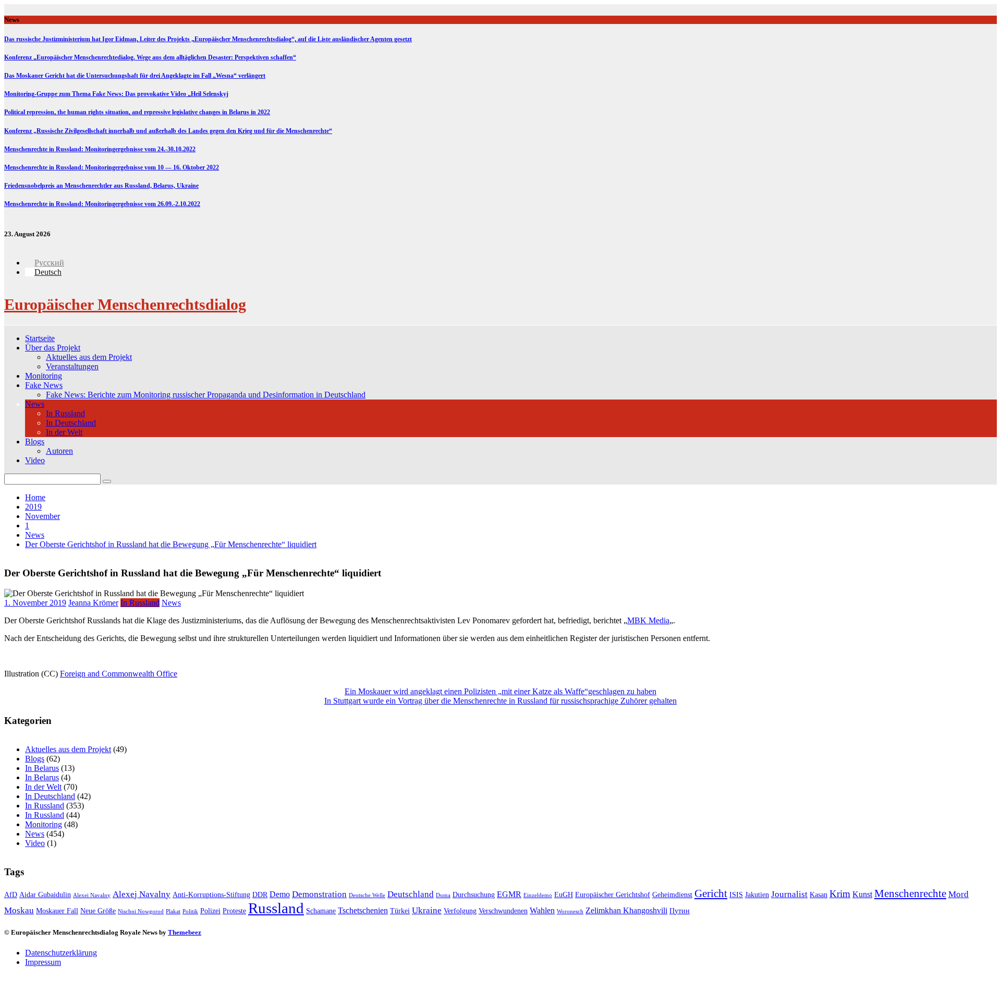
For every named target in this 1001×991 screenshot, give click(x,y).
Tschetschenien (363, 910)
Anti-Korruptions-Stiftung (211, 895)
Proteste (234, 911)
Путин (679, 911)
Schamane (321, 911)
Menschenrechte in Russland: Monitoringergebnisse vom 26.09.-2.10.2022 (102, 204)
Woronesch (570, 911)
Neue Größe (98, 911)
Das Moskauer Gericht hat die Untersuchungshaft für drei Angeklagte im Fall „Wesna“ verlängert (134, 75)
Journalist (789, 894)
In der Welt (64, 432)
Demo (280, 894)
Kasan (818, 895)
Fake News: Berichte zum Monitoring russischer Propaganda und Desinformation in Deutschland (205, 394)
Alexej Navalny (141, 894)
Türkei (400, 911)
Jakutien (757, 895)
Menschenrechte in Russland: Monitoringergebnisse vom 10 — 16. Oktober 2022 (111, 167)
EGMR (509, 894)
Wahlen (542, 910)
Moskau (19, 910)
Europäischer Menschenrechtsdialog (125, 304)
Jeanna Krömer (93, 602)
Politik (190, 911)
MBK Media (648, 620)
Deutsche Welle (367, 895)
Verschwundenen (503, 911)
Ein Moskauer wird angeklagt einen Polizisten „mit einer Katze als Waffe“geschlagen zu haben (500, 691)
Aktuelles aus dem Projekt (89, 357)
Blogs (34, 441)
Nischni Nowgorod (141, 911)
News (34, 404)
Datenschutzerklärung (61, 952)
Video (35, 460)
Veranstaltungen (72, 366)
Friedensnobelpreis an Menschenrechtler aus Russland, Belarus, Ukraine (101, 185)
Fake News (44, 385)
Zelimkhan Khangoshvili (626, 910)
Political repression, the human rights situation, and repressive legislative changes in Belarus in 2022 (137, 112)
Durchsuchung (474, 895)
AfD (10, 895)
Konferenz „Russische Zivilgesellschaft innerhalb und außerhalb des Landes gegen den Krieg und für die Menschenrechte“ (168, 131)
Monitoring (43, 375)
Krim (839, 893)
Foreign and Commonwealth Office (118, 673)
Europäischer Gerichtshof (612, 895)
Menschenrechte (910, 893)
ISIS (736, 895)
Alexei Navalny (92, 895)
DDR (259, 895)
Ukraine (427, 910)
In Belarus (42, 768)
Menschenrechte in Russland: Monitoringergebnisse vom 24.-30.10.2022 (100, 149)
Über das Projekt (52, 347)
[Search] (107, 481)
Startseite (40, 338)
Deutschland (410, 894)
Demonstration (319, 894)
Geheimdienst (672, 895)
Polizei (210, 911)
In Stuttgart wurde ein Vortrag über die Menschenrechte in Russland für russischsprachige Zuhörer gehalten (500, 700)
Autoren (59, 450)
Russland (276, 908)
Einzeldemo (537, 895)
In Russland (65, 413)
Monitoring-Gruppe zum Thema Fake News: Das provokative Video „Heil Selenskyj (116, 94)
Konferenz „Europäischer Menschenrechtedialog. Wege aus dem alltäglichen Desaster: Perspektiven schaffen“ (150, 57)
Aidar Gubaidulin (45, 895)
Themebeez (184, 932)
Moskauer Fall (57, 911)
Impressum (43, 962)
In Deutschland (71, 422)
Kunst (862, 894)
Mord (958, 894)
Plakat (173, 911)
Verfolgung (460, 911)
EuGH (563, 895)
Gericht (710, 893)
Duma (443, 895)
